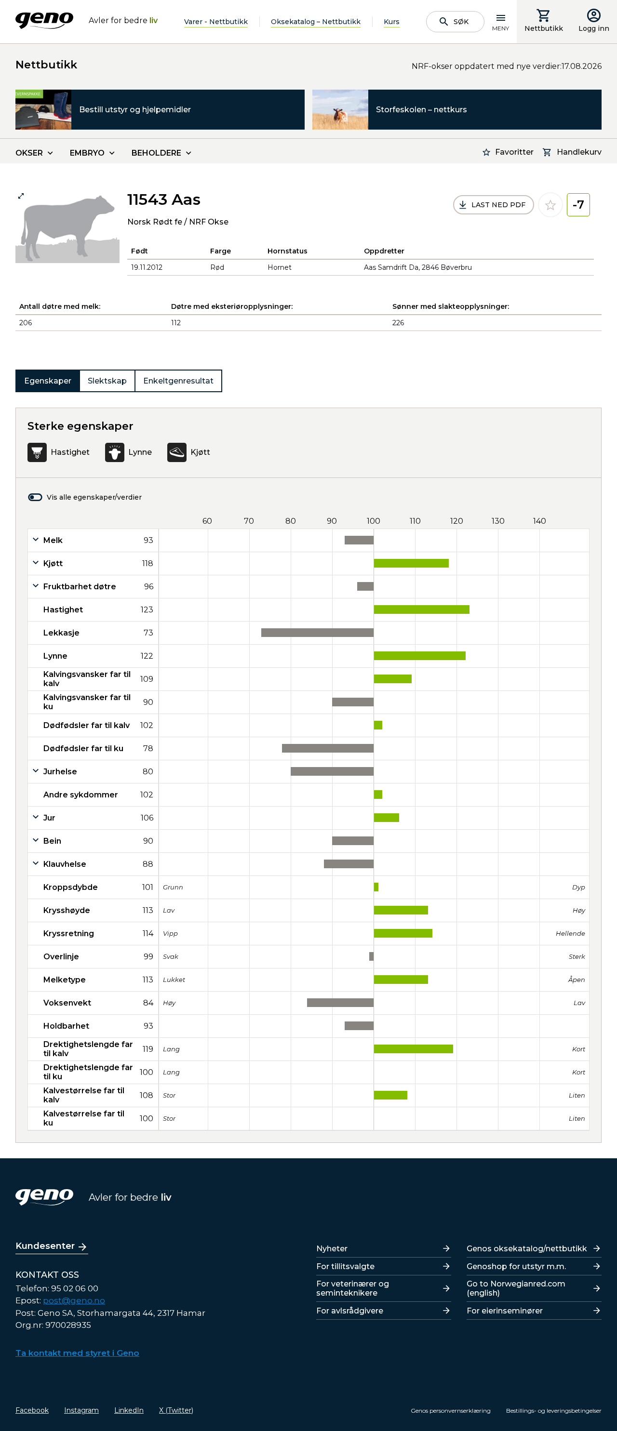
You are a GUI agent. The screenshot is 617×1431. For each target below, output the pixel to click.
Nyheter (332, 1248)
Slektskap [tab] (107, 380)
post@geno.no (74, 1300)
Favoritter (514, 152)
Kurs (392, 21)
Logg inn (593, 28)
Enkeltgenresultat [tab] (178, 380)
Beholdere (156, 153)
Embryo (87, 153)
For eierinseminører (505, 1310)
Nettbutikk (543, 28)
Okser (29, 153)
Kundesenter (45, 1246)
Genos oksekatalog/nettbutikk (527, 1248)
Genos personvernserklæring (451, 1410)
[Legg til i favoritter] (550, 204)
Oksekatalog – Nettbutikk (316, 21)
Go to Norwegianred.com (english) (516, 1288)
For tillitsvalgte (345, 1266)
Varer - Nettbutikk (216, 21)
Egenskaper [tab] (47, 380)
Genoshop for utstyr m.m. (516, 1266)
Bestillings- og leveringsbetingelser (554, 1410)
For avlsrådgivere (349, 1310)
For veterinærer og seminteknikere (352, 1288)
